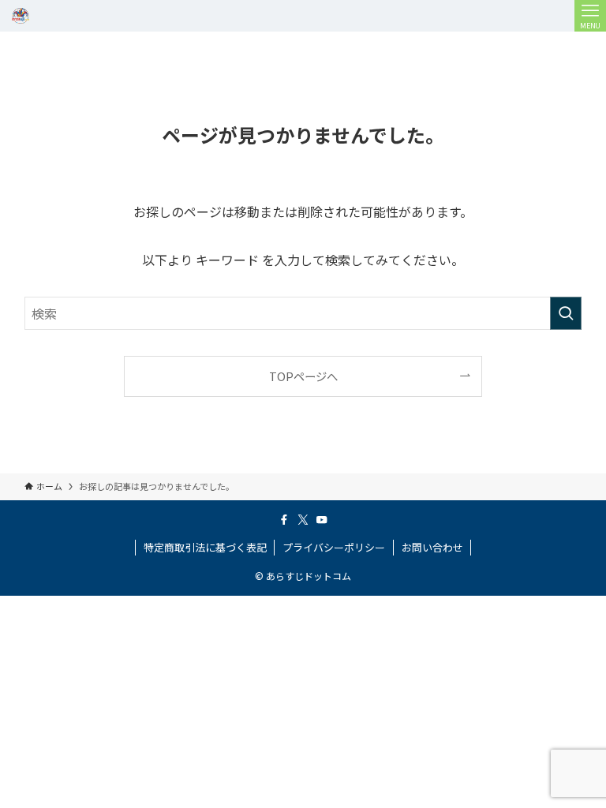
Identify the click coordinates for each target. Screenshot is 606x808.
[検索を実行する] (566, 313)
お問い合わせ (432, 547)
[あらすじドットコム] (20, 16)
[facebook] (284, 520)
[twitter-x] (303, 520)
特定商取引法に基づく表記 (205, 547)
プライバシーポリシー (333, 547)
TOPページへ (303, 376)
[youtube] (322, 520)
